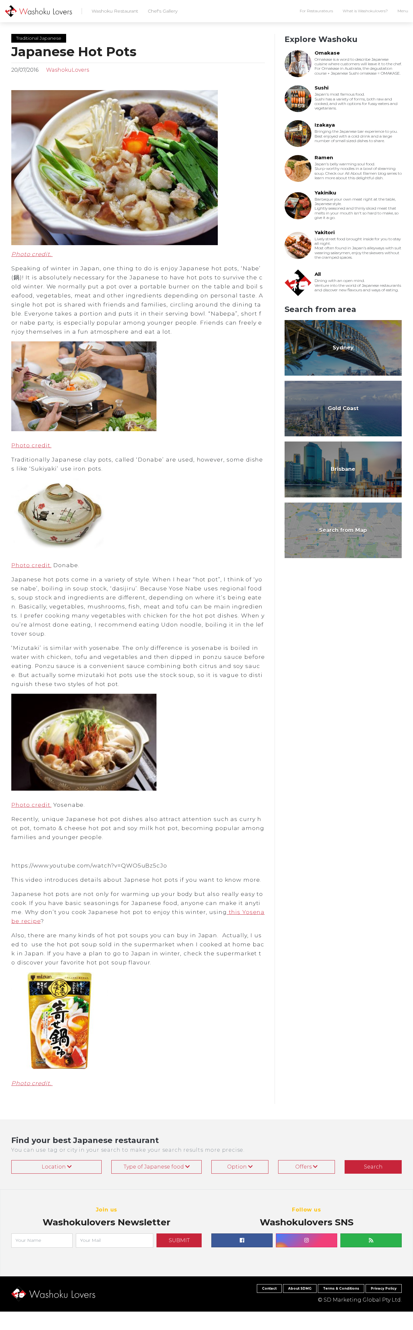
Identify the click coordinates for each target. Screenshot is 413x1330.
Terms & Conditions (341, 1288)
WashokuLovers (67, 70)
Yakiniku (325, 193)
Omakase (327, 53)
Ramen (324, 157)
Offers (304, 1167)
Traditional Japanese (38, 38)
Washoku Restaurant (115, 11)
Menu (403, 10)
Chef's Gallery (162, 11)
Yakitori (325, 232)
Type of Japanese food (154, 1167)
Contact (269, 1288)
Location (54, 1167)
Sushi (321, 88)
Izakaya (325, 125)
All (318, 274)
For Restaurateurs (316, 10)
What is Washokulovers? (365, 10)
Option (237, 1167)
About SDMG (299, 1288)
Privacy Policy (384, 1288)
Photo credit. (32, 254)
